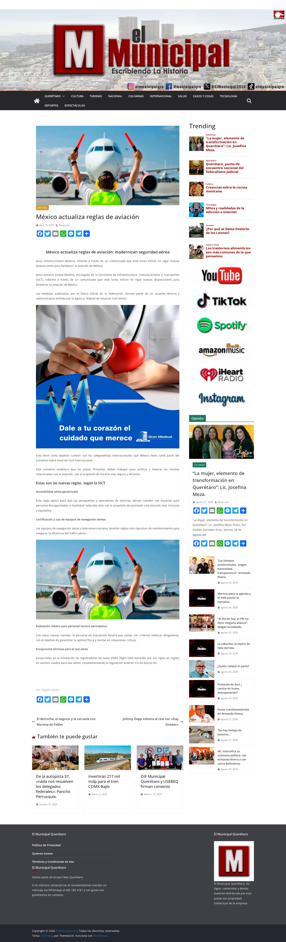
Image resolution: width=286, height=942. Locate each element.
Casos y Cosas (203, 96)
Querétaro (53, 96)
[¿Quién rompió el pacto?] (201, 669)
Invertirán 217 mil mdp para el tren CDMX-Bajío (104, 781)
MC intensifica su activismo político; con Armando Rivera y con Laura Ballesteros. (232, 757)
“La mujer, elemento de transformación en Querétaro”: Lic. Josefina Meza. (219, 483)
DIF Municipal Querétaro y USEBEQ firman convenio (159, 781)
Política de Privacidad (46, 845)
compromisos (102, 455)
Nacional (115, 96)
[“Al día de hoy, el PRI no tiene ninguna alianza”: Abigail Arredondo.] (201, 625)
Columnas (136, 96)
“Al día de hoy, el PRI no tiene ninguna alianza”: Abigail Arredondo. (233, 623)
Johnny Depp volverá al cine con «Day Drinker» (151, 722)
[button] (63, 96)
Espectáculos (75, 105)
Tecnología (228, 96)
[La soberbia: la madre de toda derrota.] (201, 648)
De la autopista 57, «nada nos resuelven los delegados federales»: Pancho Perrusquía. (54, 786)
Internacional (161, 96)
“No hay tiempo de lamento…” (230, 732)
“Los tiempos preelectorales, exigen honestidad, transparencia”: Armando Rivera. (234, 569)
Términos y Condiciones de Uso (53, 861)
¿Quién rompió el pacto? (233, 666)
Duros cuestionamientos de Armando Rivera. (233, 711)
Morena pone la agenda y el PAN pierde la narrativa (234, 598)
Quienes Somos (42, 853)
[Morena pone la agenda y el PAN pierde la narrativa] (201, 600)
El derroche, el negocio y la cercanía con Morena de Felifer (66, 722)
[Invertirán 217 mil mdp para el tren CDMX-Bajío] (107, 748)
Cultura (77, 96)
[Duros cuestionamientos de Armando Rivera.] (201, 714)
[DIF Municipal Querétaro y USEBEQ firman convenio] (160, 748)
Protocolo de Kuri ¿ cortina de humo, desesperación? (230, 688)
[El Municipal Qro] (143, 12)
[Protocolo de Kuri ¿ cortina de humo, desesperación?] (201, 691)
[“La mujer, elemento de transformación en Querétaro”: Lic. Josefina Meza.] (221, 442)
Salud (182, 96)
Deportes (51, 105)
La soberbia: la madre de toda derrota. (234, 646)
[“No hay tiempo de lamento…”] (201, 735)
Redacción (64, 225)
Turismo (96, 96)
